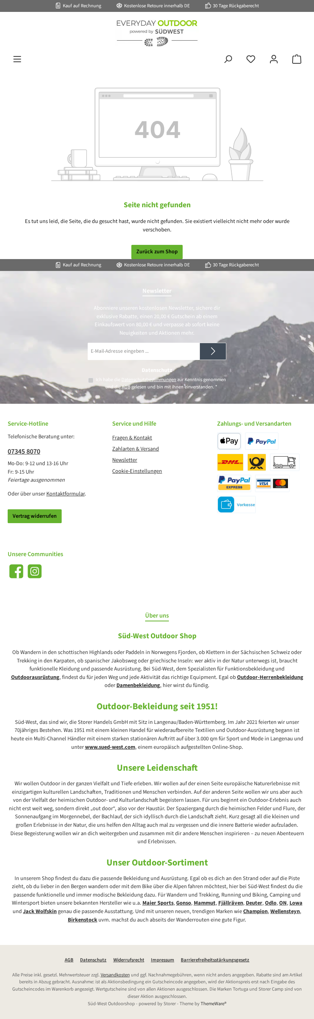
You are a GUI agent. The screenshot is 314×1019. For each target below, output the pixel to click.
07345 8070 (24, 451)
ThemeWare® (213, 1003)
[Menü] (17, 59)
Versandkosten (115, 974)
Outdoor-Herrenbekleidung (270, 677)
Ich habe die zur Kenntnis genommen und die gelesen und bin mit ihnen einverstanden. (161, 383)
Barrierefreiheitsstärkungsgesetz (215, 959)
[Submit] (213, 351)
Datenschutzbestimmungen (148, 379)
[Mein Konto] (273, 59)
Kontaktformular (65, 494)
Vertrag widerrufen (35, 516)
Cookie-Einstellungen (137, 471)
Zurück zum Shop (157, 252)
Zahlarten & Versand (135, 449)
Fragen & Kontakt (132, 438)
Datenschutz (93, 959)
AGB (126, 386)
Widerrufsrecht (128, 959)
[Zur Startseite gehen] (157, 34)
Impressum (162, 959)
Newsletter (124, 460)
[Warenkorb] (296, 59)
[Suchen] (227, 59)
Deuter (254, 903)
